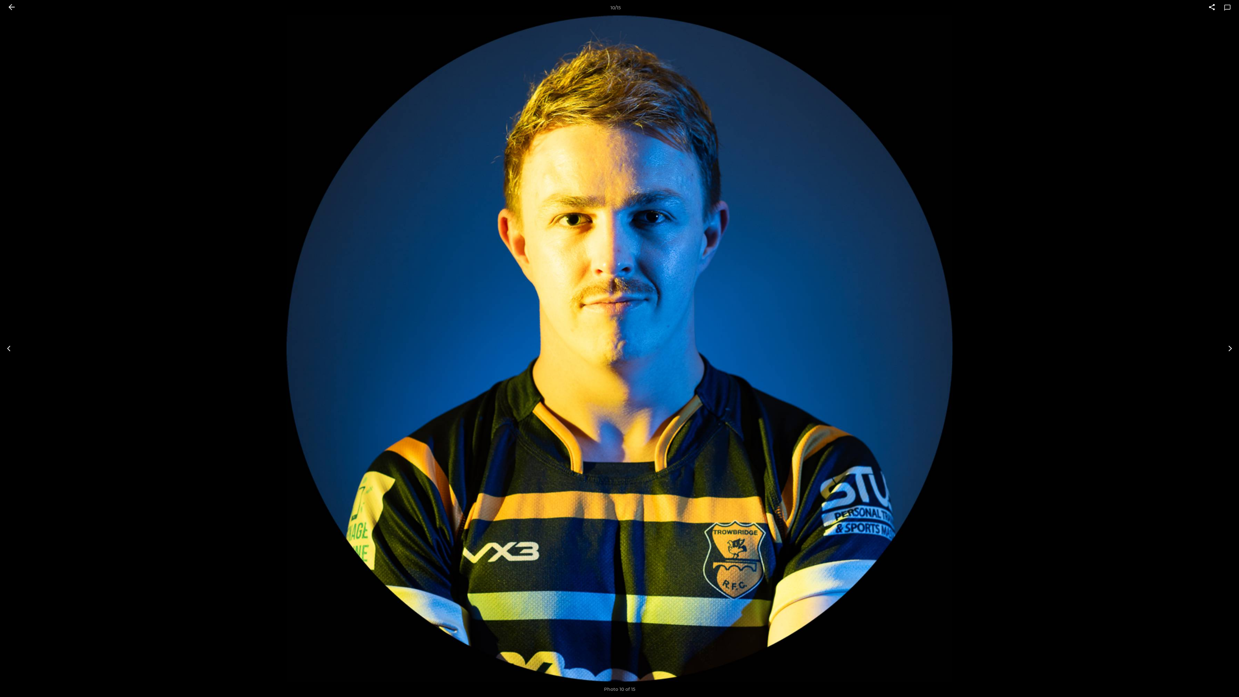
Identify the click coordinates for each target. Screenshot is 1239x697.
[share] (1212, 7)
